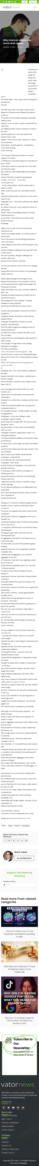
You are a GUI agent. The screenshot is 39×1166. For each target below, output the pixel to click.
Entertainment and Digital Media (15, 27)
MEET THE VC (7, 1119)
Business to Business (12, 24)
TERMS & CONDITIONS (10, 1149)
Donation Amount (9, 881)
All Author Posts (24, 858)
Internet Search (18, 29)
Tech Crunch (12, 180)
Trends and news (10, 35)
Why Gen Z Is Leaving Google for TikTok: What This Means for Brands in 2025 (19, 1021)
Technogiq (23, 1163)
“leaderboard (5, 612)
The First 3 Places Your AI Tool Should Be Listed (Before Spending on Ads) (19, 934)
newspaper (25, 826)
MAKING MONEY (8, 1126)
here (6, 115)
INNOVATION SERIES (9, 1116)
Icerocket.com (6, 633)
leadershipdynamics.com (20, 818)
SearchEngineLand (7, 183)
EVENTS (5, 1139)
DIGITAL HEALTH (8, 1130)
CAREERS (5, 1142)
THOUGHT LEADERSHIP (10, 1123)
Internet (17, 826)
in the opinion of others (17, 682)
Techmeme (5, 508)
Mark (21, 47)
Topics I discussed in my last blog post (14, 352)
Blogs (10, 826)
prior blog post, (15, 354)
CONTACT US (6, 1146)
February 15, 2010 (9, 47)
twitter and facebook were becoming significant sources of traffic (17, 364)
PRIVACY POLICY (8, 1153)
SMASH (3, 766)
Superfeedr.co (31, 749)
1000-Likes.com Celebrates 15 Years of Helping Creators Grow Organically (19, 969)
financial (7, 29)
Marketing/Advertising (12, 32)
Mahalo (33, 281)
